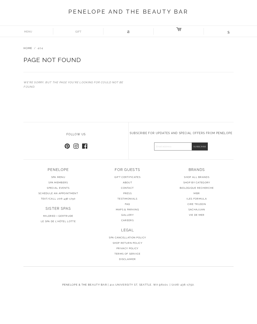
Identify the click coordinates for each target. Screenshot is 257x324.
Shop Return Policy (127, 243)
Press (127, 193)
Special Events (58, 188)
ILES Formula (197, 198)
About (127, 182)
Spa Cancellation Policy (127, 237)
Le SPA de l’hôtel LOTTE (58, 221)
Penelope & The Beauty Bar (84, 284)
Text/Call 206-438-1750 (58, 198)
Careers (127, 220)
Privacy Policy (127, 248)
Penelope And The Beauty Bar (128, 11)
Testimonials (127, 198)
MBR (197, 193)
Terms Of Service (127, 253)
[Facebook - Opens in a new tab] (84, 146)
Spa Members (58, 182)
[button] (229, 31)
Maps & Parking (127, 209)
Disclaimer (127, 259)
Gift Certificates (127, 177)
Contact (127, 188)
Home (27, 48)
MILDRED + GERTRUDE (58, 216)
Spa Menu (58, 177)
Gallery (127, 215)
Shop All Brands (196, 177)
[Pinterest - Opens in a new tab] (67, 146)
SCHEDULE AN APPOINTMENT (58, 193)
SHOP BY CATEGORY (196, 182)
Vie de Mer (197, 215)
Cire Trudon (197, 204)
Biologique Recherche (197, 188)
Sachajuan (196, 209)
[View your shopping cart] (179, 31)
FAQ (127, 204)
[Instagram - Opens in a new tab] (76, 146)
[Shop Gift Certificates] (78, 31)
